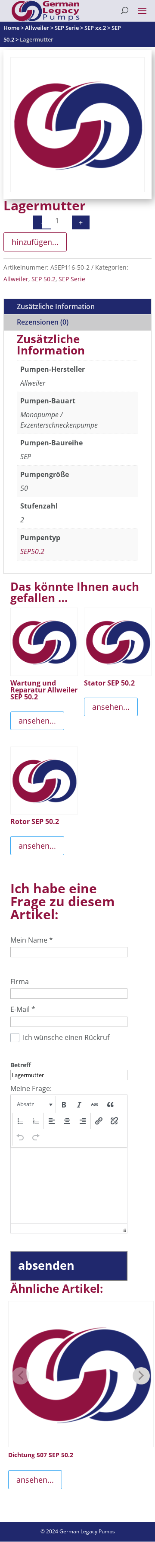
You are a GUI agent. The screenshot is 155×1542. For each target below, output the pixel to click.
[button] (33, 1104)
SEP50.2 (32, 551)
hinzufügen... (35, 242)
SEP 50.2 (43, 279)
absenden (46, 1265)
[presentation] (33, 1104)
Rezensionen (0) (42, 322)
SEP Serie (72, 279)
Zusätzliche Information (56, 306)
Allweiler (15, 279)
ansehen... (37, 720)
